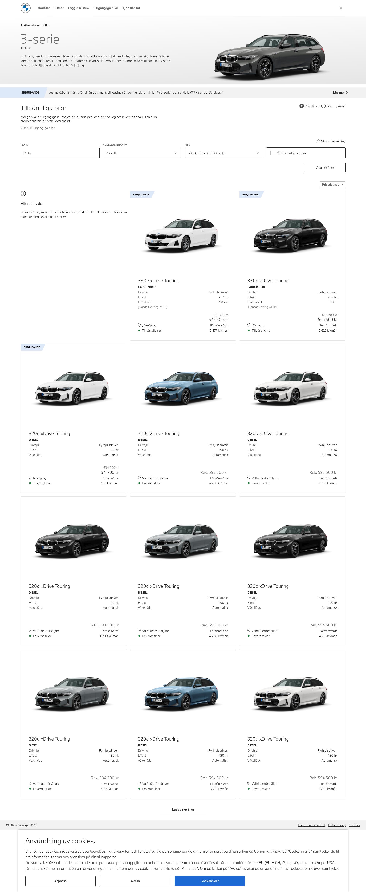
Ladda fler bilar (183, 809)
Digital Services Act (311, 825)
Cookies (354, 825)
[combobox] (142, 153)
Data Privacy (337, 825)
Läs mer (339, 92)
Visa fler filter (325, 168)
